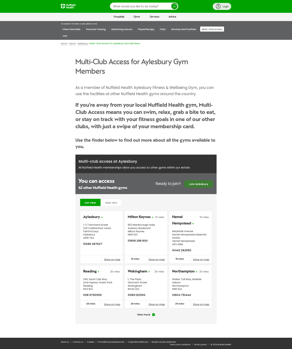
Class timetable (71, 29)
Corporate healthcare (138, 342)
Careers (90, 342)
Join (65, 35)
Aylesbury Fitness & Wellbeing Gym (79, 24)
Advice (172, 16)
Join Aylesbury (198, 184)
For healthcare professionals (111, 342)
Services (154, 16)
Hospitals (119, 16)
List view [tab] (90, 202)
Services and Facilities (183, 29)
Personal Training (96, 29)
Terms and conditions (180, 344)
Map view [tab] (111, 202)
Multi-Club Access (212, 29)
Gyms (137, 16)
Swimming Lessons (121, 29)
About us (65, 342)
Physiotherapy (146, 29)
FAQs (163, 29)
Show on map (112, 259)
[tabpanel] (146, 263)
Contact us (78, 342)
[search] (144, 6)
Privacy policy (200, 344)
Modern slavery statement (164, 342)
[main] (146, 179)
